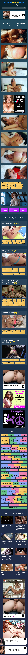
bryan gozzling (16, 330)
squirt (3, 470)
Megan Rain (9, 251)
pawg (14, 480)
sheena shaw (23, 470)
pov (8, 273)
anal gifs (18, 241)
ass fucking (11, 496)
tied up (18, 456)
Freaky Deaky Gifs (15, 653)
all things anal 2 (6, 241)
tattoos (24, 502)
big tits (24, 464)
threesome (23, 483)
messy (11, 456)
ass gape (15, 451)
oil (25, 494)
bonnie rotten (15, 467)
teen (19, 273)
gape (8, 470)
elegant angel (6, 454)
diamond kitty (16, 243)
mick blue (4, 496)
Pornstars (12, 5)
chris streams (10, 182)
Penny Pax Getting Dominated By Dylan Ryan (13, 282)
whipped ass (19, 305)
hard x (10, 435)
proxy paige (6, 480)
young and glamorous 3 (17, 188)
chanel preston (6, 451)
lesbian (18, 300)
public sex (23, 467)
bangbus (8, 362)
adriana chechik (6, 467)
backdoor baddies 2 (7, 271)
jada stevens (23, 475)
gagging (23, 454)
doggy (8, 478)
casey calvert (5, 437)
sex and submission (7, 483)
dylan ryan (9, 300)
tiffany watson (14, 333)
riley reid (4, 464)
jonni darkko (23, 491)
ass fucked (5, 243)
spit (11, 440)
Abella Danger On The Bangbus (10, 341)
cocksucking (5, 440)
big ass (10, 464)
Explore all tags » (14, 507)
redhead (16, 475)
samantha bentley (6, 462)
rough (3, 188)
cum (13, 478)
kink (14, 300)
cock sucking (22, 443)
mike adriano (22, 271)
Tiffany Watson (10, 313)
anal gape (9, 268)
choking (3, 182)
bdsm (24, 437)
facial (23, 505)
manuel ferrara (19, 185)
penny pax (5, 302)
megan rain (15, 271)
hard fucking (17, 182)
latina (23, 486)
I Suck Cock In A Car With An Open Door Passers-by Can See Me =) (6, 559)
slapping (8, 188)
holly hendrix (5, 475)
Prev (4, 210)
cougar (16, 483)
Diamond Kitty (10, 223)
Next (23, 210)
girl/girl (15, 445)
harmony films (5, 502)
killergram (19, 437)
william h (16, 459)
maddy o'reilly (12, 185)
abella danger (6, 360)
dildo (4, 300)
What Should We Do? (6, 573)
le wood (17, 435)
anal (13, 241)
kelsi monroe (20, 494)
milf (17, 491)
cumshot (23, 488)
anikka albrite (14, 470)
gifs (11, 475)
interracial (5, 443)
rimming (4, 491)
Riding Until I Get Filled (20, 557)
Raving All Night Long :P (6, 525)
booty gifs (5, 472)
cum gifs (17, 440)
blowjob (4, 435)
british (23, 435)
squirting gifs (6, 459)
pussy (3, 478)
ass (23, 241)
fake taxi (15, 488)
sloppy (4, 456)
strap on (7, 305)
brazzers (13, 443)
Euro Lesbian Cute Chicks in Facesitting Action (21, 543)
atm (24, 456)
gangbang (15, 462)
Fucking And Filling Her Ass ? (21, 573)
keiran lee (9, 499)
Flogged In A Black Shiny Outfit (6, 542)
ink (14, 494)
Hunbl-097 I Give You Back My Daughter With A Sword (20, 527)
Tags (17, 5)
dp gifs (9, 494)
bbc (25, 462)
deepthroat (22, 472)
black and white (22, 448)
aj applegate (11, 491)
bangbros (22, 360)
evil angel (23, 243)
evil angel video (6, 448)
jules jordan (4, 185)
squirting (4, 494)
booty (10, 243)
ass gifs (16, 360)
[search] (24, 8)
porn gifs (23, 451)
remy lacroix (15, 454)
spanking (22, 302)
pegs (23, 300)
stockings (23, 440)
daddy (23, 330)
